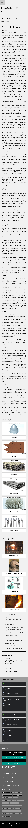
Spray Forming (9, 665)
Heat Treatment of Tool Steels (11, 785)
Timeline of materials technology (14, 573)
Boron (6, 670)
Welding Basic (10, 624)
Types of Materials (6, 816)
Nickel (8, 704)
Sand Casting (8, 668)
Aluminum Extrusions (12, 693)
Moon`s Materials (9, 663)
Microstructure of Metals (9, 777)
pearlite (20, 805)
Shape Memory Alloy (16, 810)
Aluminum (9, 688)
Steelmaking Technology (9, 773)
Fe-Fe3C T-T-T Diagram (7, 797)
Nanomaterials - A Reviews (12, 666)
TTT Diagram (18, 813)
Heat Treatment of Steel (7, 800)
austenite (14, 792)
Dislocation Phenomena (7, 795)
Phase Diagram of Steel (7, 808)
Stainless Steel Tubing (13, 719)
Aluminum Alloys (7, 792)
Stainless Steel (11, 715)
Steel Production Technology (14, 757)
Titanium (9, 730)
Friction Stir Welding (10, 662)
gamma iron (15, 797)
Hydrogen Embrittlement (18, 800)
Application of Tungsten (11, 671)
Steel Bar (8, 630)
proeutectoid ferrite (6, 810)
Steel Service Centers (12, 724)
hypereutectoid (6, 803)
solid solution (5, 813)
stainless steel (12, 813)
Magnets (9, 708)
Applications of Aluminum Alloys (13, 660)
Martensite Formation (14, 803)
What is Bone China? (11, 637)
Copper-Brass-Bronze (13, 699)
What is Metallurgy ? (14, 555)
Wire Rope (9, 739)
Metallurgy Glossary (14, 609)
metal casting (5, 805)
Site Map (18, 825)
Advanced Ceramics (14, 763)
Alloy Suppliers (11, 684)
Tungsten (9, 735)
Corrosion (19, 792)
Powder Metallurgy (14, 591)
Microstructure (14, 760)
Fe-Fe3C (20, 795)
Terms (14, 825)
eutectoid (15, 795)
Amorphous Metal (10, 643)
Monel (7, 618)
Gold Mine (7, 658)
